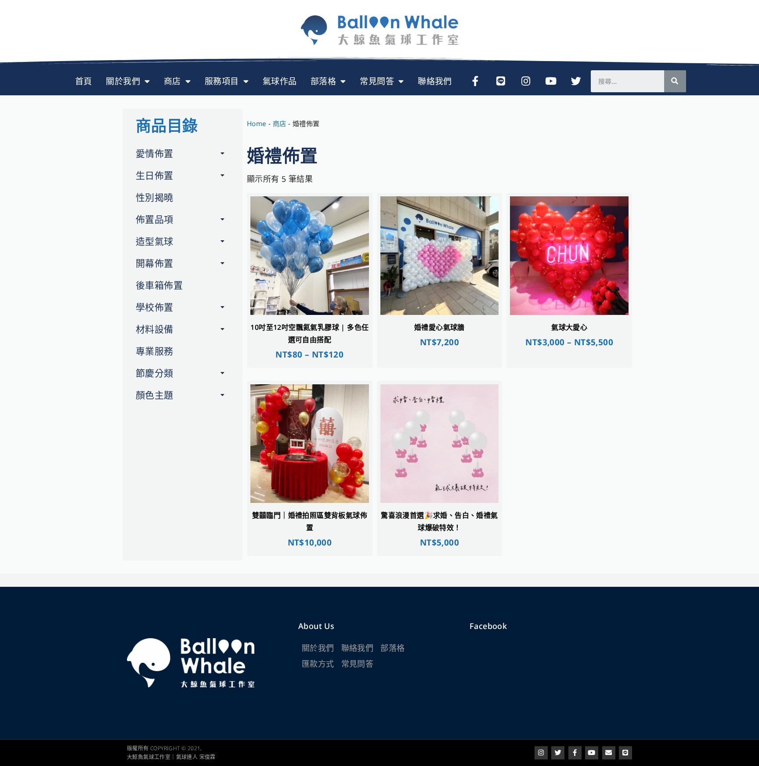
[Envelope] (608, 752)
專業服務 (154, 351)
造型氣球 (154, 241)
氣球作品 (280, 81)
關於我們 (123, 81)
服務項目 (222, 81)
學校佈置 (154, 307)
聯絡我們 (435, 81)
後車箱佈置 (159, 285)
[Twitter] (576, 81)
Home (257, 123)
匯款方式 (318, 663)
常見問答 (377, 81)
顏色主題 (154, 395)
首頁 (83, 81)
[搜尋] (675, 81)
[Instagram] (526, 81)
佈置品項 (154, 219)
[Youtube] (551, 81)
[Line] (501, 81)
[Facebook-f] (475, 81)
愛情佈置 (154, 153)
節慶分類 (154, 373)
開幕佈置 (154, 263)
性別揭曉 (154, 197)
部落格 (323, 81)
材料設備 (154, 329)
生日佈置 (154, 175)
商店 (172, 81)
